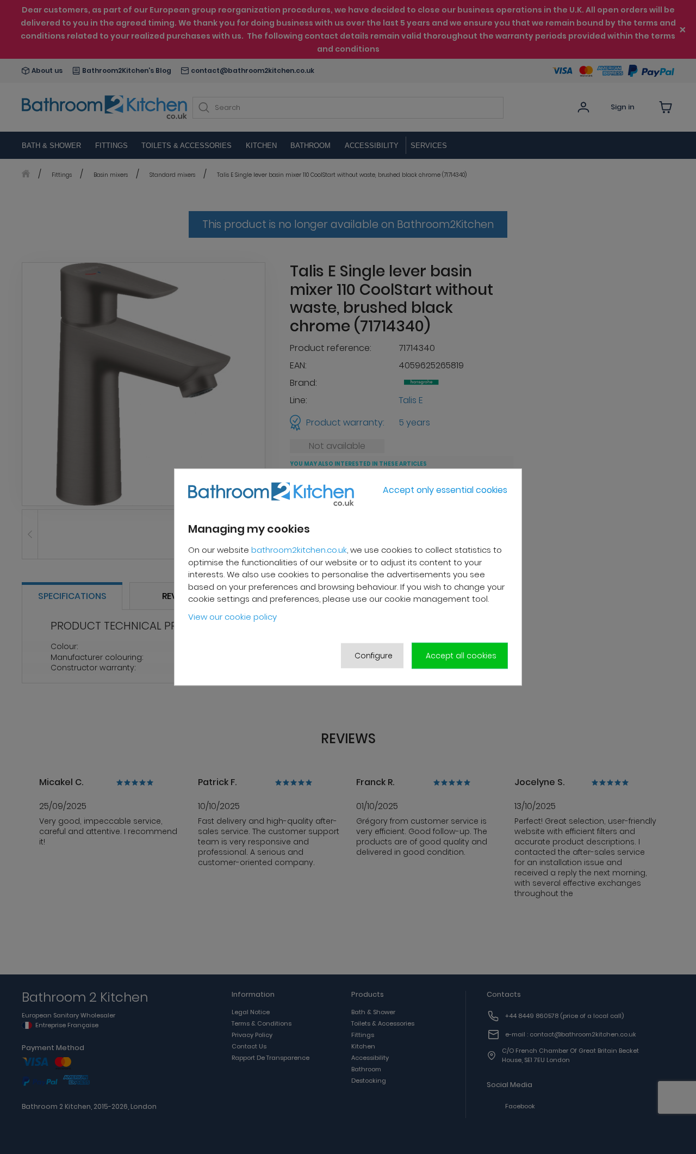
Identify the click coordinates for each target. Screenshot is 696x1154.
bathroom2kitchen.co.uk (299, 550)
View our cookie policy (232, 616)
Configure (374, 655)
